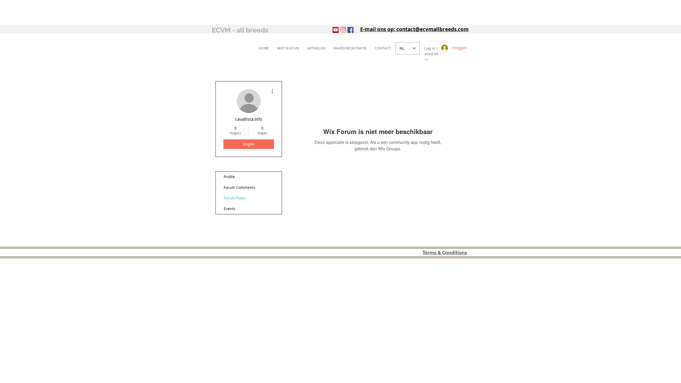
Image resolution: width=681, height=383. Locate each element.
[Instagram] (343, 30)
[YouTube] (336, 30)
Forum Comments (239, 187)
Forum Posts (235, 198)
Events (229, 208)
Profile (229, 176)
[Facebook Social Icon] (350, 30)
